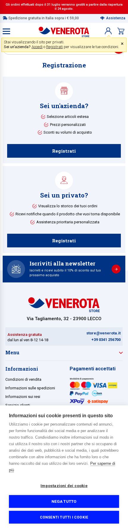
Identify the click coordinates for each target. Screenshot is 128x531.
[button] (108, 31)
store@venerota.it (103, 333)
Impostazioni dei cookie (64, 485)
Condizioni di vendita (23, 379)
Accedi (37, 47)
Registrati (54, 47)
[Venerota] (64, 30)
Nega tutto (64, 501)
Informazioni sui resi (22, 396)
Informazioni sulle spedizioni (30, 388)
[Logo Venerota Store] (64, 310)
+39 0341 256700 (106, 340)
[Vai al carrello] (120, 31)
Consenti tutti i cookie (64, 517)
